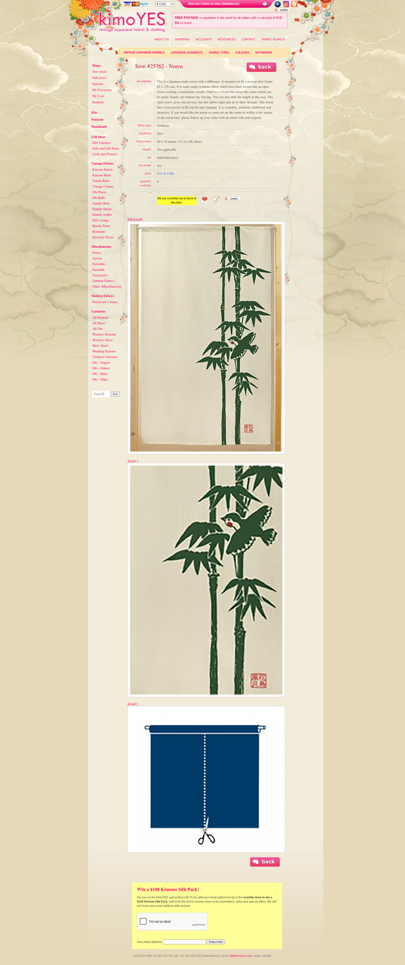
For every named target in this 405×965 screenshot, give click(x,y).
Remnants (98, 231)
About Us (161, 39)
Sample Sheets (102, 209)
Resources (227, 39)
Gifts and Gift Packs (105, 148)
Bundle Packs (101, 226)
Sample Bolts (101, 203)
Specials (97, 83)
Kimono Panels (102, 169)
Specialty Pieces (103, 237)
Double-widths (102, 214)
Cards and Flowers (104, 154)
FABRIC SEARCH (273, 39)
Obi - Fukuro (101, 368)
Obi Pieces (99, 192)
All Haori (98, 323)
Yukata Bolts (100, 180)
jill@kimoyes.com (241, 955)
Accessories (100, 275)
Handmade (99, 126)
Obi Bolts (98, 197)
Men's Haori (100, 345)
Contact (248, 39)
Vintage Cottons (103, 186)
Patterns (97, 119)
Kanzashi (98, 269)
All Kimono (100, 317)
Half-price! (99, 77)
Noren (96, 252)
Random (97, 102)
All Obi (97, 328)
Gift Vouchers (101, 142)
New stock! (99, 71)
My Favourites (102, 90)
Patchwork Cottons (104, 302)
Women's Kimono (104, 334)
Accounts (204, 39)
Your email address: (149, 942)
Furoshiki (98, 264)
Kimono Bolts (101, 175)
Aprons (97, 258)
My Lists (98, 96)
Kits (94, 112)
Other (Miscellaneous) (107, 286)
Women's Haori (102, 340)
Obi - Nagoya (101, 362)
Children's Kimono (104, 357)
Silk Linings (100, 220)
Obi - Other (100, 379)
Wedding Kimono (104, 351)
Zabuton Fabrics (103, 280)
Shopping (182, 39)
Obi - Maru (99, 373)
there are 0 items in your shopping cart (213, 3)
